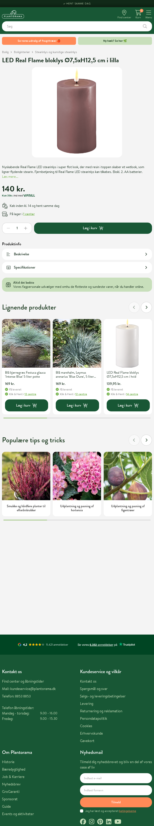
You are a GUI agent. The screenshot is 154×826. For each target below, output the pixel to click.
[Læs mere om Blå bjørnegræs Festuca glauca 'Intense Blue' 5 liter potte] (26, 343)
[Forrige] (134, 307)
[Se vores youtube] (117, 822)
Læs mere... (10, 176)
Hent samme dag (78, 3)
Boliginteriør (22, 52)
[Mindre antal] (8, 228)
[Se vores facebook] (83, 822)
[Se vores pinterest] (100, 822)
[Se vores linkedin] (108, 822)
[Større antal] (25, 228)
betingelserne (127, 811)
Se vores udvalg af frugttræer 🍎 (39, 41)
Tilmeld (116, 802)
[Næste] (146, 307)
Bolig (5, 52)
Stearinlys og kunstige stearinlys (56, 52)
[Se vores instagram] (91, 822)
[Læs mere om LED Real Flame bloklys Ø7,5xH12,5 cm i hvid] (128, 343)
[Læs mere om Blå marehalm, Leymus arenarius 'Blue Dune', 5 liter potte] (77, 343)
